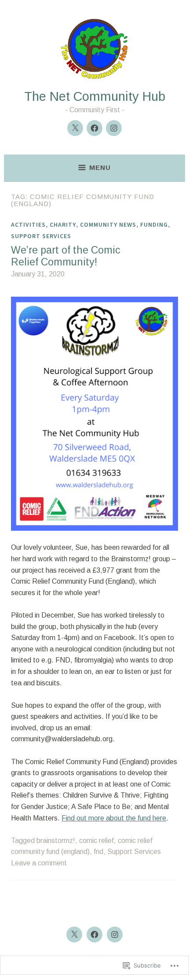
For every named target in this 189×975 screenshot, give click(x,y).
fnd (98, 851)
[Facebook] (94, 128)
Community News (108, 224)
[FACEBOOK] (94, 934)
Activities (28, 224)
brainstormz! (55, 840)
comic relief (96, 840)
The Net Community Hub (94, 96)
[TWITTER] (74, 934)
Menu (100, 167)
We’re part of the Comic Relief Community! (65, 256)
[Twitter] (75, 128)
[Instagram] (113, 128)
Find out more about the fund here (114, 818)
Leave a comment (39, 863)
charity (63, 224)
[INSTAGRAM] (114, 934)
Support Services (41, 236)
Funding (154, 224)
